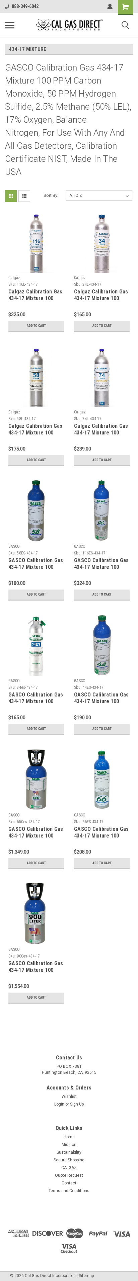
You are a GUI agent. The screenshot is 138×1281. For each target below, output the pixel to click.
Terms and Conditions (69, 1190)
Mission (69, 1144)
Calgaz (14, 277)
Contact (69, 1183)
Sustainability (69, 1152)
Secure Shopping (69, 1160)
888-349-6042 (25, 6)
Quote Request (69, 1175)
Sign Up (77, 1104)
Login (59, 1104)
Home (69, 1137)
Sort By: (51, 195)
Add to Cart (36, 326)
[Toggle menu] (9, 25)
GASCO (14, 546)
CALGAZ (69, 1167)
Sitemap (86, 1275)
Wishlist (69, 1096)
